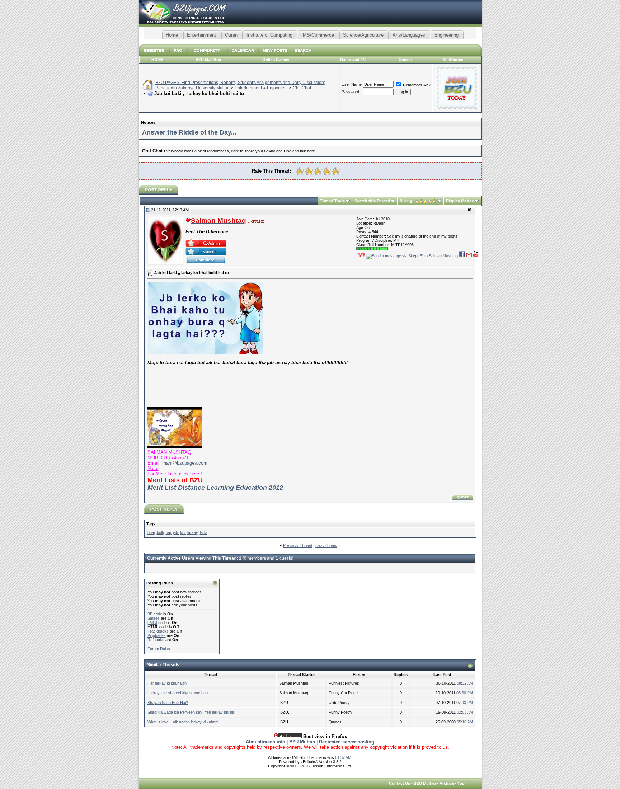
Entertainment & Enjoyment (261, 87)
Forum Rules (158, 649)
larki (203, 532)
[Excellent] (335, 170)
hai (168, 532)
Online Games (275, 59)
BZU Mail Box (208, 59)
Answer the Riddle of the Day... (189, 132)
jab (175, 532)
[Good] (326, 170)
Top (461, 783)
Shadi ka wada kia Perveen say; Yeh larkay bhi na (190, 712)
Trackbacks (158, 631)
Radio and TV (353, 59)
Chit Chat (302, 87)
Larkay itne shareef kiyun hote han (177, 693)
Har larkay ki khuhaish (167, 683)
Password (350, 92)
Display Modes (460, 201)
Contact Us (399, 783)
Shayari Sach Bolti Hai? (167, 702)
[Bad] (308, 170)
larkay (192, 532)
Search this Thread (372, 201)
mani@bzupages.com (184, 463)
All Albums (452, 59)
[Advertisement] (310, 41)
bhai (151, 532)
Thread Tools (332, 201)
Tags (150, 524)
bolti (160, 532)
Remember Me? (416, 85)
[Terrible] (299, 170)
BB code (154, 614)
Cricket (405, 59)
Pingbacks (156, 635)
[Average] (317, 170)
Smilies (153, 618)
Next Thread (326, 545)
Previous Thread (297, 545)
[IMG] (152, 622)
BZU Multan (425, 783)
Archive (447, 783)
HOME (157, 59)
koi (182, 532)
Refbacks (155, 640)
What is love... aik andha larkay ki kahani (182, 722)
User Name (352, 84)
